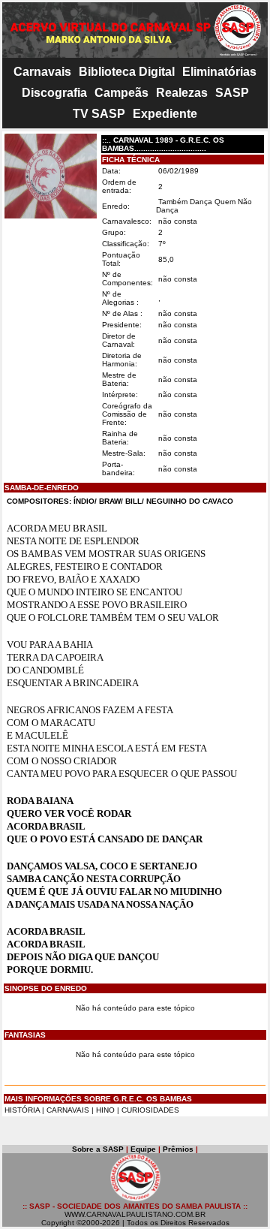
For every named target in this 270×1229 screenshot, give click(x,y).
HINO (105, 1110)
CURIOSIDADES (150, 1110)
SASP (232, 92)
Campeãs (121, 92)
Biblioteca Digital (127, 71)
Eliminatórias (219, 71)
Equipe (143, 1149)
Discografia (54, 92)
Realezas (182, 92)
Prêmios (178, 1149)
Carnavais (42, 71)
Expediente (165, 113)
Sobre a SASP (98, 1149)
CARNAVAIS (69, 1110)
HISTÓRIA (22, 1110)
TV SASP (99, 113)
